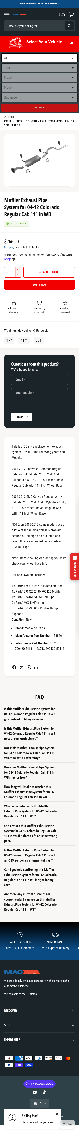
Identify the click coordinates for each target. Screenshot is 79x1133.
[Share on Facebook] (14, 667)
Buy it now (39, 284)
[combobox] (32, 25)
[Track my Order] (62, 14)
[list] (39, 941)
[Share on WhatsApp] (28, 667)
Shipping (9, 247)
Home (11, 117)
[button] (7, 14)
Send (20, 416)
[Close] (57, 1114)
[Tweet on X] (21, 667)
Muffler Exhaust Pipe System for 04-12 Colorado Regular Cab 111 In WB (39, 122)
